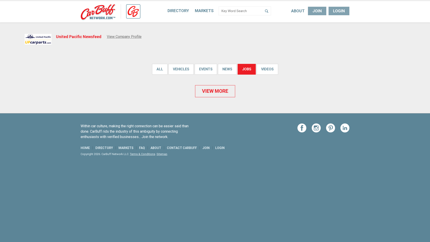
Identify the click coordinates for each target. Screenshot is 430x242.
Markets (204, 10)
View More (215, 91)
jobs (246, 69)
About (298, 11)
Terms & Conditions (142, 154)
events (206, 69)
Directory (178, 10)
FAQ (142, 147)
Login (339, 11)
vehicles (181, 69)
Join (317, 11)
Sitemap (162, 154)
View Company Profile (124, 37)
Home (85, 147)
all (160, 69)
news (227, 69)
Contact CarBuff (182, 147)
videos (267, 69)
